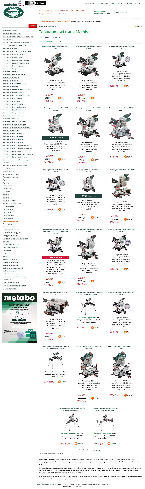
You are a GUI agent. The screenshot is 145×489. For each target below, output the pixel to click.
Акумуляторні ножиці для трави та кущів (17, 89)
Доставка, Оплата (90, 3)
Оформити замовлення (102, 13)
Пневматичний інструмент (12, 233)
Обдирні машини (8, 206)
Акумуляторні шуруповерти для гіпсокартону (19, 154)
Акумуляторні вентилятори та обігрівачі (17, 51)
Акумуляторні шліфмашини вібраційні (16, 145)
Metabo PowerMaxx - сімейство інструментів (18, 36)
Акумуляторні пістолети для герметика (16, 95)
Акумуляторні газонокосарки (13, 54)
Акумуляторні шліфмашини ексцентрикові (18, 148)
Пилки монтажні (8, 215)
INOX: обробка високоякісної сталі (15, 45)
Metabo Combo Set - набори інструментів (17, 42)
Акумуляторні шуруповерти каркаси (15, 157)
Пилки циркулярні (9, 224)
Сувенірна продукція (10, 288)
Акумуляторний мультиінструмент (15, 165)
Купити (64, 98)
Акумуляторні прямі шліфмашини (14, 107)
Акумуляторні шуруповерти (12, 151)
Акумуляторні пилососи (11, 101)
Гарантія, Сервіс (116, 3)
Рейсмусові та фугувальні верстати (15, 238)
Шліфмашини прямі (9, 271)
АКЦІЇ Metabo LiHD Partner (12, 33)
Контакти (128, 3)
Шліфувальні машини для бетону (14, 277)
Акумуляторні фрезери (11, 130)
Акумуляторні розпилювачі (12, 116)
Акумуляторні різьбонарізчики (13, 110)
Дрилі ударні (7, 183)
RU (141, 26)
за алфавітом (72, 41)
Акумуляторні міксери (10, 80)
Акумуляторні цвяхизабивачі (13, 136)
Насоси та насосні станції (12, 203)
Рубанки (6, 241)
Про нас (137, 3)
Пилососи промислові (11, 230)
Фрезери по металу (10, 259)
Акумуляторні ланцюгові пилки (14, 75)
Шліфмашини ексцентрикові (13, 268)
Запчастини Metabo (10, 30)
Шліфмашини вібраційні (11, 262)
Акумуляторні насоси (10, 86)
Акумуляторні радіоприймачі (13, 113)
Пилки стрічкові (8, 218)
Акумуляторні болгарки (11, 48)
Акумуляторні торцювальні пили (14, 122)
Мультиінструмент (9, 200)
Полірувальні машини (10, 236)
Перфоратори (8, 209)
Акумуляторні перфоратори (13, 98)
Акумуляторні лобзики (11, 77)
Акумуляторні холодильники (13, 133)
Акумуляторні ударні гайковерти (14, 125)
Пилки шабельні (8, 227)
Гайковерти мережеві (10, 177)
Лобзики (6, 194)
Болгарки (6, 168)
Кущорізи (6, 192)
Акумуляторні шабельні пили (13, 142)
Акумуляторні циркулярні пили (13, 139)
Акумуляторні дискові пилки (13, 57)
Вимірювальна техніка (11, 174)
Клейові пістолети (9, 186)
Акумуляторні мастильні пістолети (15, 83)
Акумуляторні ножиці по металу (14, 92)
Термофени (7, 250)
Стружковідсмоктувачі (11, 247)
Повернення (103, 3)
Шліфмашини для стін (10, 265)
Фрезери (6, 256)
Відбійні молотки (9, 171)
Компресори (7, 189)
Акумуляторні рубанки (11, 119)
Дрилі (5, 180)
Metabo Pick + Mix (9, 39)
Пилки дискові (8, 212)
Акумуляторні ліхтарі (10, 72)
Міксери (6, 197)
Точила (5, 253)
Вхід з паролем (121, 12)
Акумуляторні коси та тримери (14, 66)
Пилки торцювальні (10, 221)
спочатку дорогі (59, 41)
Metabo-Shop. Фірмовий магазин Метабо (45, 484)
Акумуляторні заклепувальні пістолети (16, 63)
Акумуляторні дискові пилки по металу (16, 60)
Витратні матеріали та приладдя (14, 286)
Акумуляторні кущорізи (11, 69)
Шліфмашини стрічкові (11, 274)
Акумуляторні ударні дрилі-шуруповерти (17, 127)
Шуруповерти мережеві (11, 283)
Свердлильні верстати (11, 244)
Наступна (95, 450)
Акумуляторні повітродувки (13, 104)
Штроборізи (7, 280)
